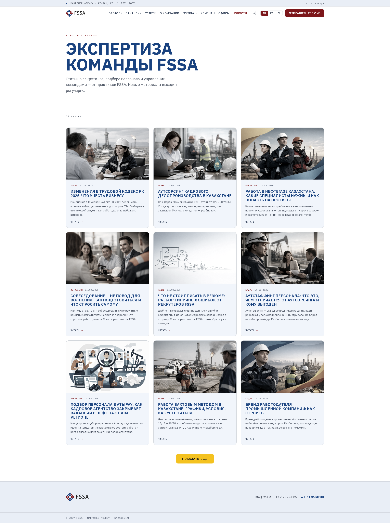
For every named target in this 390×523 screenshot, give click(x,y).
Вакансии (134, 13)
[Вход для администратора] (254, 13)
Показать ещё (195, 459)
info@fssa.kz (263, 497)
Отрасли (115, 13)
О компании (169, 13)
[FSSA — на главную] (75, 13)
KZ (271, 13)
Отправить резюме (305, 13)
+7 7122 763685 (286, 497)
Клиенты (207, 13)
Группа (188, 13)
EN (278, 13)
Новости (240, 13)
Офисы (224, 13)
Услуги (151, 13)
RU (264, 13)
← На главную (315, 3)
